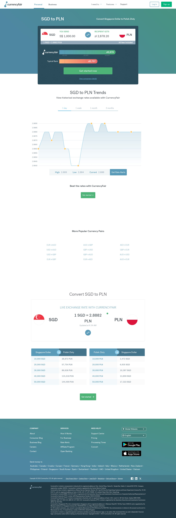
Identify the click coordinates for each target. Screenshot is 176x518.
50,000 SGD (39, 382)
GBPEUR (124, 250)
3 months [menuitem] (110, 108)
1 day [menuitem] (64, 108)
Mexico (114, 466)
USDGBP (51, 254)
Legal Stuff (92, 478)
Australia (33, 466)
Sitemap (120, 478)
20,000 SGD (39, 364)
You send (64, 31)
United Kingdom (111, 469)
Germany (75, 466)
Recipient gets (102, 31)
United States (125, 469)
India (94, 466)
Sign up (166, 4)
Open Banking (66, 451)
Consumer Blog (36, 438)
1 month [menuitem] (93, 108)
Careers (33, 447)
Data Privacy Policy (71, 478)
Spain (74, 469)
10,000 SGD (39, 359)
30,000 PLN (97, 370)
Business (52, 4)
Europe (59, 466)
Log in (154, 4)
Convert (94, 447)
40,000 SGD (39, 376)
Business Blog (35, 442)
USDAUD (51, 250)
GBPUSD (88, 250)
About (32, 433)
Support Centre (97, 433)
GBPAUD (88, 254)
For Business (65, 438)
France (66, 466)
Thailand (93, 469)
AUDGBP (88, 245)
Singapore (53, 469)
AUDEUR (124, 259)
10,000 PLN (97, 359)
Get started (88, 195)
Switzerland (83, 469)
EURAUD (51, 245)
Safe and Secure (111, 478)
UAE (101, 469)
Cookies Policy (83, 478)
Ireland (101, 466)
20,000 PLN (97, 364)
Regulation (101, 478)
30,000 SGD (39, 370)
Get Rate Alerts (118, 172)
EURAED (88, 259)
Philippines (34, 469)
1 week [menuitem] (79, 108)
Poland (44, 469)
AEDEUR (124, 245)
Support (123, 4)
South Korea (65, 469)
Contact (33, 451)
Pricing (94, 438)
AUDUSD (124, 254)
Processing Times (98, 442)
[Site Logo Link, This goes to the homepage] (18, 4)
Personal (38, 4)
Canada (42, 466)
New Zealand (136, 466)
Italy (107, 466)
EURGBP (51, 259)
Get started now (88, 70)
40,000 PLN (97, 376)
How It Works (66, 433)
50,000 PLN (97, 382)
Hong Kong (85, 466)
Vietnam (136, 469)
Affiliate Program (67, 447)
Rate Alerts (64, 442)
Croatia (51, 466)
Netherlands (124, 466)
